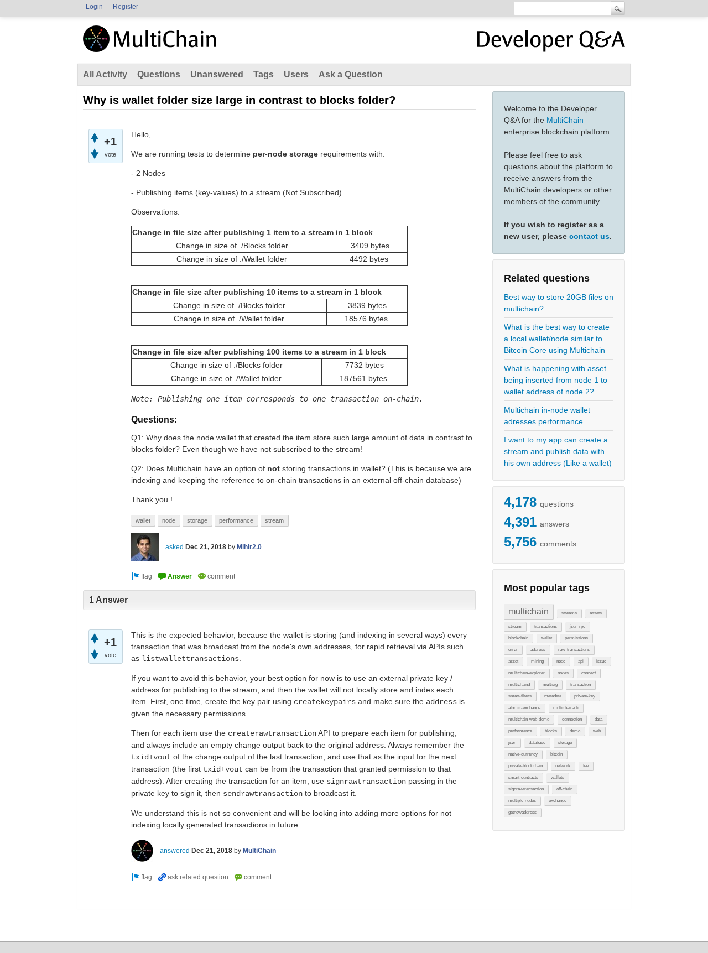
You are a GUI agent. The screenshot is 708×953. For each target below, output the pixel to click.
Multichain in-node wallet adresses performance (547, 415)
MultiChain (565, 120)
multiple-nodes (522, 800)
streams (569, 613)
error (513, 649)
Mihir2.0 (249, 547)
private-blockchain (525, 765)
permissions (576, 638)
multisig (550, 684)
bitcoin (556, 754)
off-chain (564, 789)
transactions (545, 626)
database (537, 742)
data (598, 719)
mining (537, 661)
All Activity (105, 74)
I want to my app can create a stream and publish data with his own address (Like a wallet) (558, 451)
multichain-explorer (526, 672)
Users (296, 74)
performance (520, 730)
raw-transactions (574, 649)
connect (588, 672)
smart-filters (520, 696)
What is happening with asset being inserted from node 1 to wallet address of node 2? (555, 380)
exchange (557, 800)
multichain (528, 611)
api (581, 661)
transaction (580, 684)
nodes (563, 672)
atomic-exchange (524, 707)
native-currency (523, 754)
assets (596, 613)
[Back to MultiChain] (151, 44)
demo (575, 730)
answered (175, 851)
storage (565, 742)
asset (513, 661)
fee (586, 765)
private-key (584, 696)
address (537, 649)
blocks (551, 730)
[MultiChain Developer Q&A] (551, 43)
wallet (546, 638)
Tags (263, 74)
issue (601, 661)
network (562, 765)
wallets (557, 777)
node (560, 661)
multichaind (519, 684)
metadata (552, 696)
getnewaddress (522, 812)
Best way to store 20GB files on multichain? (558, 303)
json (512, 742)
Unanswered (216, 74)
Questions (158, 74)
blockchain (518, 638)
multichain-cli (566, 707)
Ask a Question (351, 74)
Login (94, 7)
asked (174, 547)
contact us (589, 236)
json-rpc (577, 626)
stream (515, 626)
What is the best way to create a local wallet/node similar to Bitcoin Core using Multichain (557, 338)
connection (572, 719)
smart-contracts (523, 777)
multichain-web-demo (528, 719)
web (597, 730)
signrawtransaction (526, 789)
